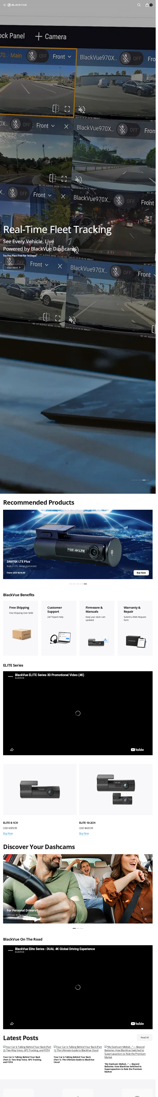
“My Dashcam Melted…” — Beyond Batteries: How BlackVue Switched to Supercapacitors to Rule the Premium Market (123, 1068)
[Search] (139, 5)
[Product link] (40, 789)
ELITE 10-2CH (11, 823)
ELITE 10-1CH (87, 823)
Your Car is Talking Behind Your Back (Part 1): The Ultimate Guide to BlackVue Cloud (74, 1060)
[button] (4, 4)
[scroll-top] (150, 1092)
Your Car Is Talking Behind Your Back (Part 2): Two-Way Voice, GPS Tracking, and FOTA (22, 1060)
